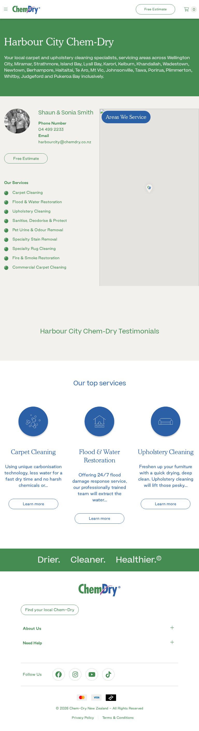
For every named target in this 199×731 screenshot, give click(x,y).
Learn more (33, 504)
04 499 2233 (50, 129)
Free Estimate (155, 9)
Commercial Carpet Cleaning (39, 267)
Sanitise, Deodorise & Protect (39, 220)
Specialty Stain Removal (34, 239)
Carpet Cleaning (27, 192)
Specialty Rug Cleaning (34, 248)
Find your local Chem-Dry (49, 609)
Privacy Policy (83, 717)
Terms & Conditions (118, 717)
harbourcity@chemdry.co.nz (64, 142)
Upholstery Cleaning (31, 211)
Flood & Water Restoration (37, 202)
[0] (184, 9)
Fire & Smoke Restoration (36, 258)
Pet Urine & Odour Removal (37, 230)
